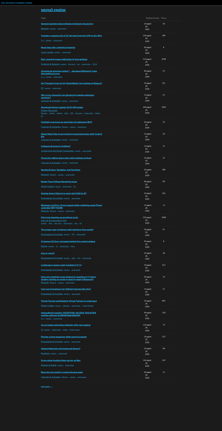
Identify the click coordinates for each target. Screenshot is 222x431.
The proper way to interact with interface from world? (67, 229)
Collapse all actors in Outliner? (56, 146)
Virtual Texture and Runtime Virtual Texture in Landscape (69, 301)
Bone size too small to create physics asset (62, 372)
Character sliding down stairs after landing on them (66, 158)
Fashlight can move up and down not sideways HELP (66, 122)
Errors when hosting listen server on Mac (61, 360)
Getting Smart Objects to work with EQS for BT (63, 193)
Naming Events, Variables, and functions (60, 170)
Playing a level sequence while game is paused (64, 337)
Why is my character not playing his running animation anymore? (67, 96)
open (75, 223)
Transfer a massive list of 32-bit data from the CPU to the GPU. (71, 35)
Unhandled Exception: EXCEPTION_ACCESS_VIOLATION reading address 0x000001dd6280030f (68, 314)
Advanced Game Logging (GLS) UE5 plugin (62, 107)
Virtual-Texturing (88, 306)
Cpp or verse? (48, 253)
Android (52, 113)
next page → (46, 386)
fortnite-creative (75, 330)
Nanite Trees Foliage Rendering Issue (59, 181)
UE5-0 (95, 64)
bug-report (71, 64)
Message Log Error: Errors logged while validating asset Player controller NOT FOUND (71, 206)
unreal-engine (62, 29)
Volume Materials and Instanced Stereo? (60, 348)
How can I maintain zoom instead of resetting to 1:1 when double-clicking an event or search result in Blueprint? (68, 278)
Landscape (66, 306)
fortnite (65, 330)
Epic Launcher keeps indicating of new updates (64, 59)
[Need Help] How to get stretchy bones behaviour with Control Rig (71, 135)
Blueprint (44, 113)
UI (57, 246)
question (52, 29)
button (73, 246)
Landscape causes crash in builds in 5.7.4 (61, 265)
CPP (71, 113)
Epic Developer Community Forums (16, 3)
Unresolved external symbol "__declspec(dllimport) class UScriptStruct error (69, 72)
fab (42, 116)
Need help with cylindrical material (58, 47)
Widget (97, 113)
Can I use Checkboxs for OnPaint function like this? (66, 289)
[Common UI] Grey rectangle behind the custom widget (68, 241)
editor (66, 113)
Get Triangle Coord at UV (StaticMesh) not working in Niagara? (71, 83)
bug (78, 64)
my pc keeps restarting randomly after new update (66, 325)
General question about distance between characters (67, 23)
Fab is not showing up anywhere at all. (59, 217)
